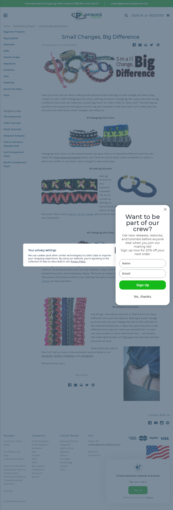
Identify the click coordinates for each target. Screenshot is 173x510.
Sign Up (142, 285)
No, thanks (142, 296)
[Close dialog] (165, 209)
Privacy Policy (78, 261)
